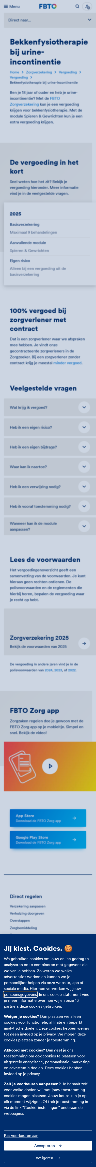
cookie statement (65, 994)
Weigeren (44, 1157)
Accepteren (44, 1145)
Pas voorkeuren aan (21, 1135)
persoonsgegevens (20, 994)
